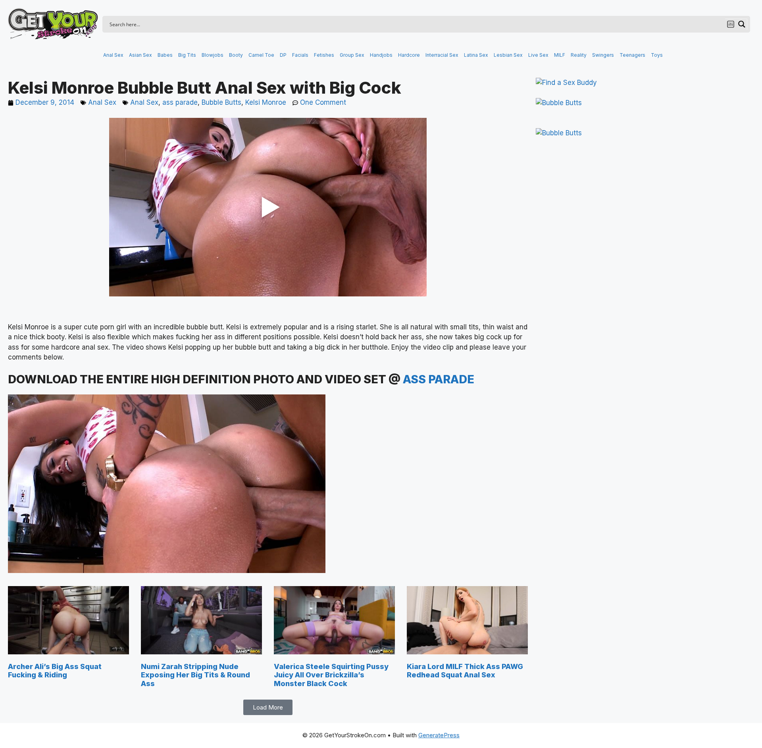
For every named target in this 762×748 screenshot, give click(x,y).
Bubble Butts (221, 102)
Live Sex (538, 55)
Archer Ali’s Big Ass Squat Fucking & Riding (55, 670)
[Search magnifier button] (741, 24)
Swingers (603, 55)
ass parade (180, 102)
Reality (579, 55)
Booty (236, 55)
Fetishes (324, 55)
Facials (300, 55)
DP (283, 55)
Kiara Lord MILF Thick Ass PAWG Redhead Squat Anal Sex (465, 670)
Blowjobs (212, 55)
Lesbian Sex (508, 55)
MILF (559, 55)
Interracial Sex (441, 55)
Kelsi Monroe (265, 102)
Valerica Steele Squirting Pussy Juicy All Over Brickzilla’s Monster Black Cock (331, 675)
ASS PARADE (438, 379)
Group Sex (352, 55)
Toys (657, 55)
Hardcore (409, 55)
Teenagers (632, 55)
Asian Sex (140, 55)
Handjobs (381, 55)
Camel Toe (261, 55)
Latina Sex (476, 55)
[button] (267, 707)
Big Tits (187, 55)
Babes (165, 55)
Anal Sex (113, 55)
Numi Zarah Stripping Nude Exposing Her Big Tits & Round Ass (195, 675)
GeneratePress (439, 735)
